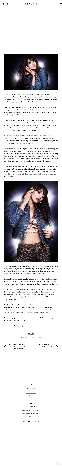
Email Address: (26, 421)
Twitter (32, 337)
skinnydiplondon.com (17, 320)
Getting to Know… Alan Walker (17, 346)
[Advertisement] (31, 39)
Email (39, 337)
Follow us (31, 395)
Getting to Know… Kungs (44, 346)
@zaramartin (26, 326)
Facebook (24, 337)
